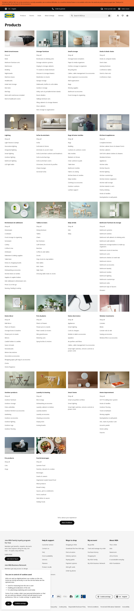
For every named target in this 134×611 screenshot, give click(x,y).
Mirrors (7, 338)
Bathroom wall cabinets (107, 241)
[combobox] (88, 15)
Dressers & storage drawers (45, 73)
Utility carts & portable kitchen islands (48, 91)
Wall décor (8, 323)
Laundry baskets (41, 411)
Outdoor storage (41, 88)
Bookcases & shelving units (45, 59)
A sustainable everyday (116, 560)
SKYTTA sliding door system (109, 400)
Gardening (8, 414)
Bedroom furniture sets (12, 62)
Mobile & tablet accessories (77, 334)
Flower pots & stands (12, 334)
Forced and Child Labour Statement (110, 607)
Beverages (39, 473)
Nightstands (9, 73)
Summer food (40, 465)
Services (44, 560)
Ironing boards (41, 425)
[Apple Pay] (59, 596)
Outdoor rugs (9, 425)
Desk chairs (103, 62)
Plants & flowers (10, 327)
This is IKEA (113, 545)
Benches (39, 248)
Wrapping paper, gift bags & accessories (17, 360)
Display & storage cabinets (45, 66)
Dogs (6, 469)
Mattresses (8, 66)
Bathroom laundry (105, 268)
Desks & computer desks (108, 59)
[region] (25, 589)
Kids (69, 230)
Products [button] (23, 16)
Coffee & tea (9, 248)
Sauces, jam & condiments (45, 491)
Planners (45, 563)
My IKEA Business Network (96, 563)
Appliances (103, 161)
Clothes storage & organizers (77, 66)
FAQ (43, 552)
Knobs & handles (105, 193)
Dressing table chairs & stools (46, 274)
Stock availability (47, 556)
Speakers (71, 338)
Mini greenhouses (42, 334)
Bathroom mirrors (105, 261)
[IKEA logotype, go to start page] (9, 16)
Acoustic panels (105, 425)
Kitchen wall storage (106, 183)
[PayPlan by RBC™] (83, 596)
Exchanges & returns (48, 574)
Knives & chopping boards (13, 263)
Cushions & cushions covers (77, 150)
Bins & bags (40, 400)
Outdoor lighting (10, 157)
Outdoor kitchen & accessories (15, 411)
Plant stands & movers (43, 330)
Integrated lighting (10, 150)
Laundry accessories (42, 414)
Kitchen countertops (106, 175)
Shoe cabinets (40, 106)
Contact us (45, 548)
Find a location (70, 552)
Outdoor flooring (10, 429)
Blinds (101, 327)
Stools (38, 255)
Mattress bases (10, 77)
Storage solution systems (44, 62)
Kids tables (39, 263)
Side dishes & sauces (43, 498)
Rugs (69, 143)
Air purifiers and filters (75, 341)
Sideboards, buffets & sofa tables (47, 84)
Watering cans (41, 338)
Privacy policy (53, 607)
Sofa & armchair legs (43, 157)
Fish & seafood (41, 494)
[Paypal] (52, 596)
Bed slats (8, 88)
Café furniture (40, 245)
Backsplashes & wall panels (108, 197)
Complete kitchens (106, 143)
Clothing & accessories (75, 183)
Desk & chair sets (105, 73)
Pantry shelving (104, 190)
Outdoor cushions (73, 186)
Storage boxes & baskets (76, 59)
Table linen (71, 164)
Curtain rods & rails (106, 330)
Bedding (7, 70)
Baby (69, 234)
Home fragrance (10, 367)
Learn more (8, 554)
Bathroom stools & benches (109, 250)
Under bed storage (11, 84)
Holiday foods (40, 502)
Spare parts (45, 571)
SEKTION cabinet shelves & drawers (111, 153)
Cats (6, 465)
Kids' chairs (39, 266)
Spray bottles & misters (44, 341)
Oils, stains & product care (108, 422)
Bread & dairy (40, 487)
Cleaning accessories (43, 418)
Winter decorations (11, 352)
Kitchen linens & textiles (75, 175)
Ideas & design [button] (49, 16)
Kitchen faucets (105, 168)
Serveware (8, 241)
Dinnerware (8, 230)
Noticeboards (9, 349)
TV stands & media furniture (45, 70)
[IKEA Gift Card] (71, 596)
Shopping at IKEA (71, 545)
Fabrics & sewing (73, 172)
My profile (91, 545)
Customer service (47, 545)
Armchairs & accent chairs (44, 150)
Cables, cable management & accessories (81, 73)
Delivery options (71, 556)
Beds (6, 59)
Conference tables (105, 70)
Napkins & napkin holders (13, 277)
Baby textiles (72, 179)
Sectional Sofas (41, 172)
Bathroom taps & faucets (108, 287)
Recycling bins (72, 70)
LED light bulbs (9, 164)
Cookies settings (20, 603)
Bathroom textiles (74, 168)
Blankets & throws (74, 157)
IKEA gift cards (70, 567)
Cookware (8, 234)
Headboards (8, 81)
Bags (69, 84)
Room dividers (41, 95)
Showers (102, 290)
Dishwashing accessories (13, 270)
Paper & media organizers (76, 62)
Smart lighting (9, 153)
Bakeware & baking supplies (14, 255)
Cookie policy (63, 607)
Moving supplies (73, 88)
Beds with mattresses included (14, 95)
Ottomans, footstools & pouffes (46, 164)
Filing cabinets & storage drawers (47, 102)
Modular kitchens (105, 157)
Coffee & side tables (42, 252)
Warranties (45, 578)
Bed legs (7, 91)
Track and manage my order (97, 548)
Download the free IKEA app (75, 548)
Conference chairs (105, 77)
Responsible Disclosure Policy (77, 607)
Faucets (102, 432)
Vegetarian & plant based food (46, 480)
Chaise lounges (41, 168)
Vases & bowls (9, 345)
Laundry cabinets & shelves (45, 407)
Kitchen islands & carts (107, 186)
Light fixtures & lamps (12, 143)
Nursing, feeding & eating (13, 288)
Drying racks (40, 422)
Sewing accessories (106, 334)
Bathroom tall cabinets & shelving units (112, 237)
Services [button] (60, 16)
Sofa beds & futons (42, 146)
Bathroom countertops (107, 279)
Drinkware (8, 252)
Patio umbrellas (10, 407)
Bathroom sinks (105, 283)
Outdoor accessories (11, 418)
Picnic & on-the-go (11, 285)
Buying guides (70, 560)
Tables (38, 234)
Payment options (71, 563)
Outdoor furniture (10, 400)
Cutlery (7, 245)
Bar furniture (40, 241)
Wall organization (73, 81)
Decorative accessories (12, 356)
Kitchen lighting (104, 172)
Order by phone (71, 571)
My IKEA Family (93, 560)
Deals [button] (39, 16)
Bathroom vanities (106, 234)
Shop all (7, 55)
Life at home (113, 556)
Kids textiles (72, 153)
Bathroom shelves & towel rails (110, 257)
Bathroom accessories (75, 91)
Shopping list (92, 556)
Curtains (102, 323)
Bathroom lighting (10, 161)
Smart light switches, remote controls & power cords (81, 350)
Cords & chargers (73, 330)
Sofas (38, 143)
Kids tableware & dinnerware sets (15, 281)
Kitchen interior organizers (108, 179)
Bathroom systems (106, 230)
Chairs (38, 237)
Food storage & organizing (76, 95)
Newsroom (113, 552)
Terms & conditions (93, 607)
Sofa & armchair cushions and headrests (49, 153)
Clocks (7, 363)
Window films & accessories (109, 338)
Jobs (110, 548)
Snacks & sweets (41, 476)
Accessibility (125, 607)
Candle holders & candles (13, 341)
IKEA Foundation (114, 563)
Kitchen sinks (104, 164)
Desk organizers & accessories (78, 77)
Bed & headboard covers (13, 99)
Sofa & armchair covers (43, 161)
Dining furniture (41, 230)
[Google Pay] (65, 596)
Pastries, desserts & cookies (45, 469)
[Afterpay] (77, 596)
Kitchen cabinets (105, 150)
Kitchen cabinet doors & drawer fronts (112, 146)
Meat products (41, 484)
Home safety (104, 429)
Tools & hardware (105, 411)
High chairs (39, 270)
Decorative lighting (11, 146)
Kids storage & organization (45, 110)
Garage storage (41, 81)
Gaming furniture (105, 66)
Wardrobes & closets (43, 77)
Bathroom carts (105, 254)
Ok (8, 603)
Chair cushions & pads (75, 161)
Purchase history (93, 552)
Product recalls (47, 567)
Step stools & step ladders (44, 259)
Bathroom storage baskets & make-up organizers (112, 246)
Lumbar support (73, 190)
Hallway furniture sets (43, 99)
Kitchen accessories (11, 266)
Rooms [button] (31, 16)
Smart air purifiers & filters (76, 400)
